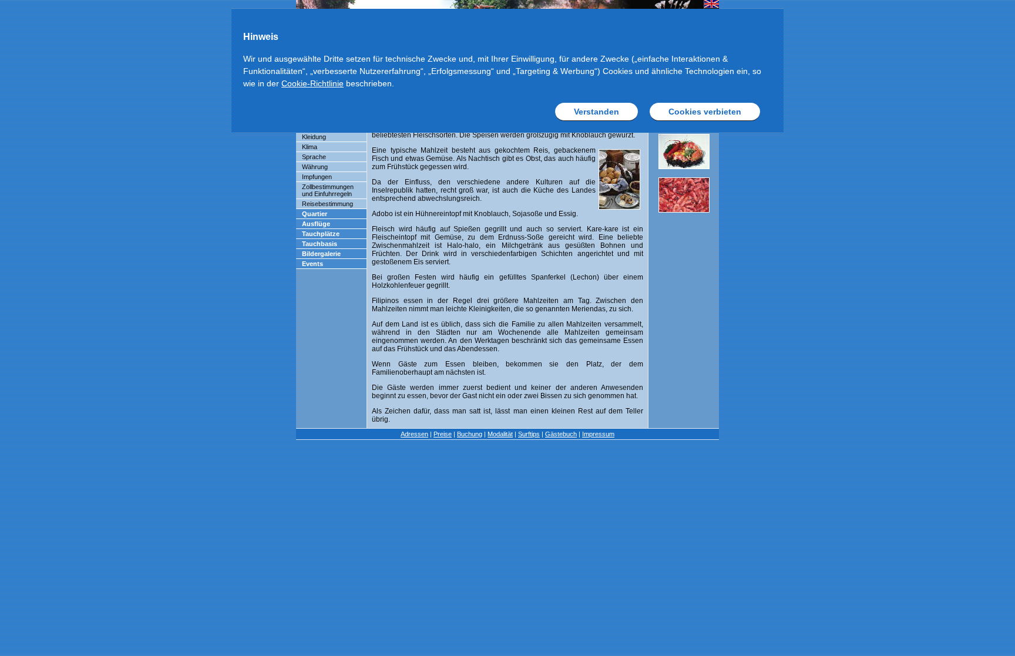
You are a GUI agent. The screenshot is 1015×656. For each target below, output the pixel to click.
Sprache (314, 156)
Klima (309, 146)
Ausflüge (316, 223)
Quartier (314, 213)
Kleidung (314, 136)
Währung (315, 166)
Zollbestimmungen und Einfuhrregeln (328, 190)
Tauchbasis (319, 243)
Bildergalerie (321, 253)
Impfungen (317, 176)
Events (312, 263)
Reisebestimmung (327, 203)
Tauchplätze (321, 233)
